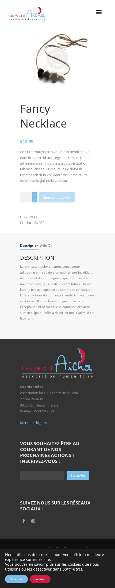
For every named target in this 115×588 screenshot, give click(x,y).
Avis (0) (46, 245)
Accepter (16, 579)
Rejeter (40, 579)
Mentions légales (33, 422)
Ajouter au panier (57, 197)
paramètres (72, 569)
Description (29, 245)
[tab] (29, 246)
